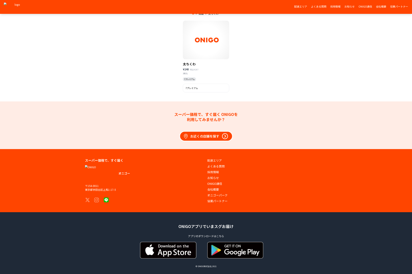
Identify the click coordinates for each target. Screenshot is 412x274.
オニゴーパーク (217, 195)
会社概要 (381, 6)
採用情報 (335, 6)
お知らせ (349, 6)
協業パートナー (399, 6)
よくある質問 (318, 6)
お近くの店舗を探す (204, 136)
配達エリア (300, 6)
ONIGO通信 (365, 6)
